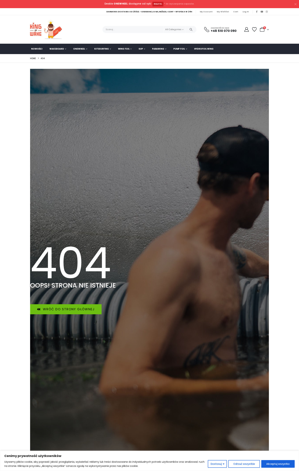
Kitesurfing (101, 48)
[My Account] (246, 29)
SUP (141, 48)
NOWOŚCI (36, 48)
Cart (235, 11)
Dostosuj (216, 464)
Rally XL (158, 4)
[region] (149, 461)
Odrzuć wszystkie (244, 464)
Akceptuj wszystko (278, 464)
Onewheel (79, 48)
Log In (246, 11)
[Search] (191, 29)
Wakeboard (56, 48)
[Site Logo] (47, 29)
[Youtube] (262, 12)
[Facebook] (257, 12)
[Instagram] (266, 12)
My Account (206, 11)
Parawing (158, 48)
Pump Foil (179, 48)
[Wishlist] (254, 29)
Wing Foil (124, 48)
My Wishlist (223, 11)
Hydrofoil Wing (204, 48)
